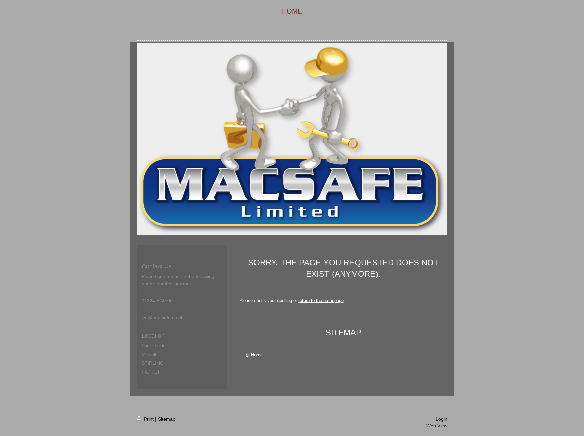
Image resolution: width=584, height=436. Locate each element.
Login (441, 419)
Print (149, 419)
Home (257, 354)
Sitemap (166, 419)
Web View (436, 425)
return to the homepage (321, 300)
